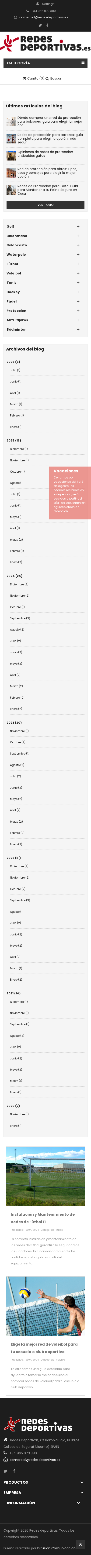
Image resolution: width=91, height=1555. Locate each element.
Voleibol (61, 1360)
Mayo (15, 517)
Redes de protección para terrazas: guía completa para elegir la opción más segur (50, 138)
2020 (13, 1106)
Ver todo (46, 205)
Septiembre (20, 618)
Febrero (17, 415)
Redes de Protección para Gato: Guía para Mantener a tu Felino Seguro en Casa (48, 190)
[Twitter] (40, 25)
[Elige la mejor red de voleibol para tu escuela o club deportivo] (45, 1306)
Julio (15, 370)
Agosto (17, 483)
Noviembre (19, 460)
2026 (13, 362)
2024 (14, 576)
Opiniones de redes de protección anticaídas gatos (45, 154)
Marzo (16, 404)
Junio (15, 381)
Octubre (17, 472)
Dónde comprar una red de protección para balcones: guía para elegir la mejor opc (50, 121)
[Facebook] (47, 25)
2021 (14, 993)
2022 (14, 858)
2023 (14, 722)
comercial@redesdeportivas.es (43, 17)
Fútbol (59, 1230)
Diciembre (19, 449)
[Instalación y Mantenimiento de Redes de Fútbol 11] (45, 1176)
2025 (14, 440)
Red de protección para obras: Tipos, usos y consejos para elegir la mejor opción (47, 173)
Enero (15, 427)
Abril (15, 393)
